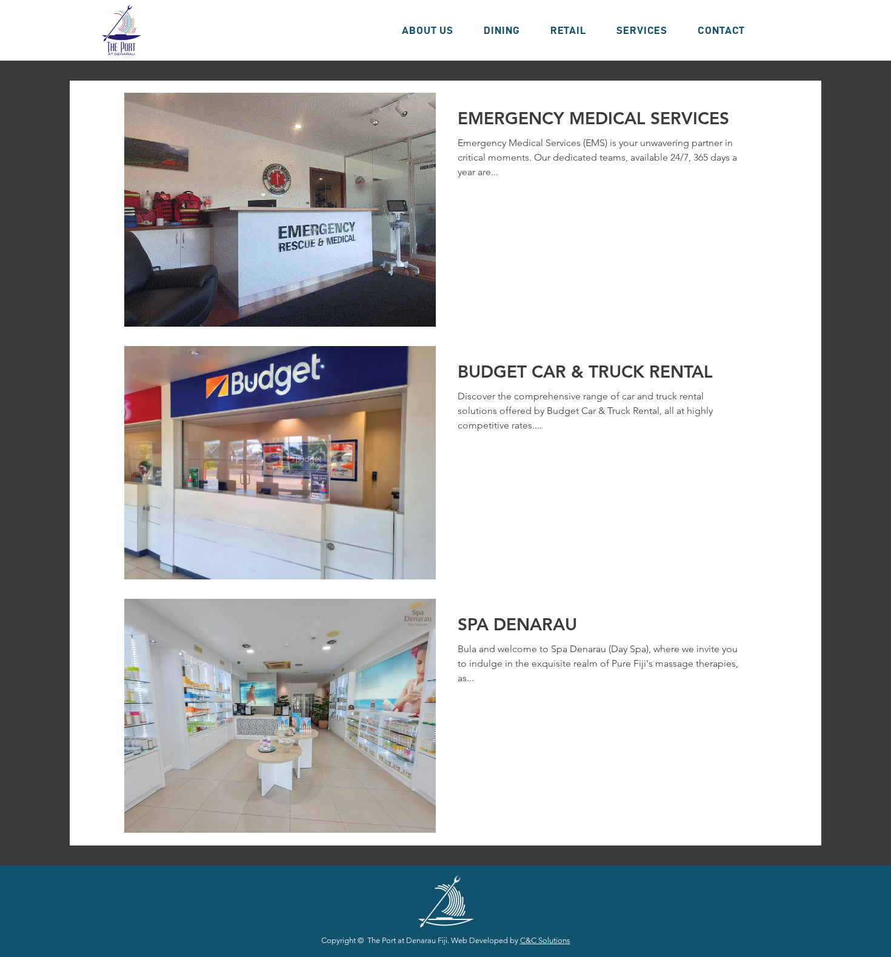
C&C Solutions (545, 940)
